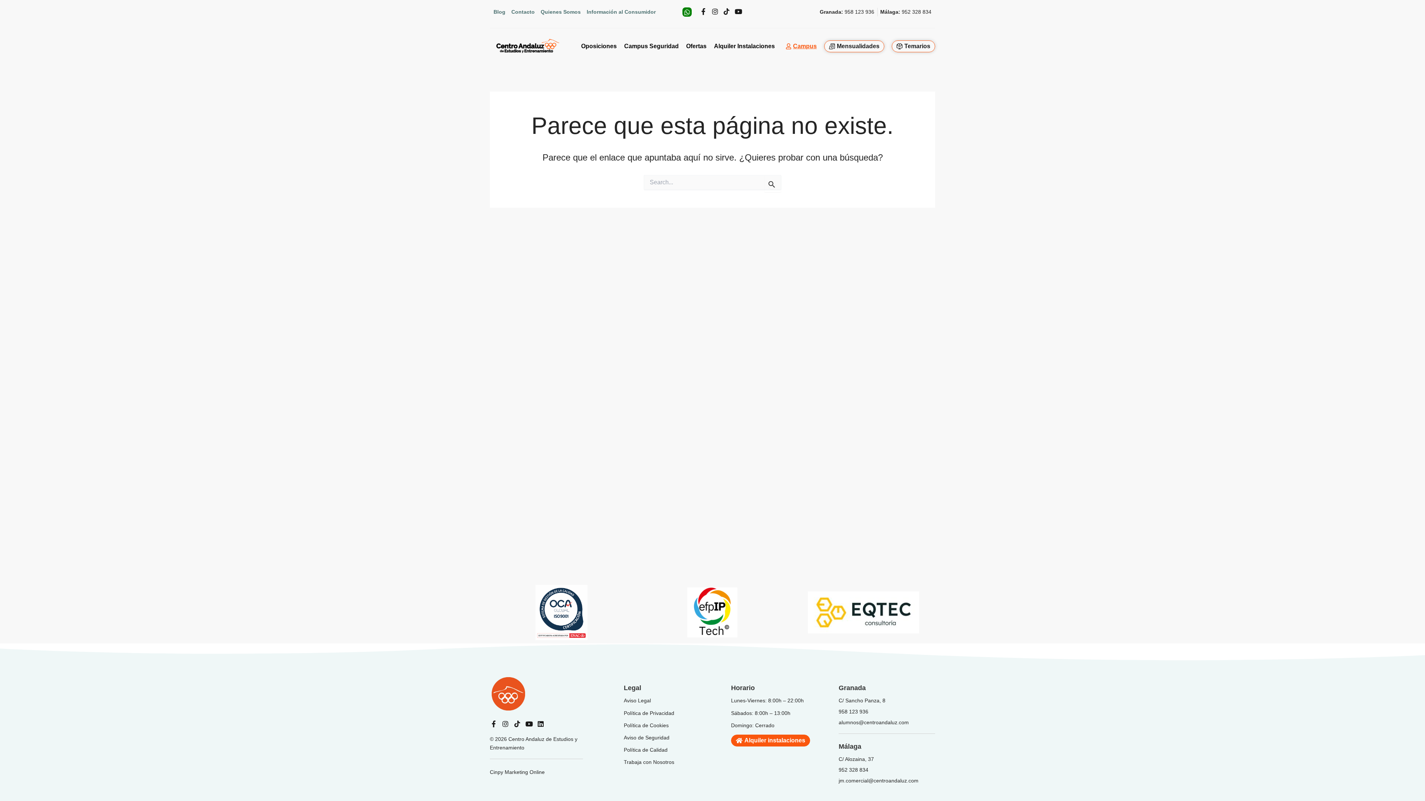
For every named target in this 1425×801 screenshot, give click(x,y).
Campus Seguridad (651, 46)
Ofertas (696, 46)
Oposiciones (599, 46)
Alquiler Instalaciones (744, 46)
